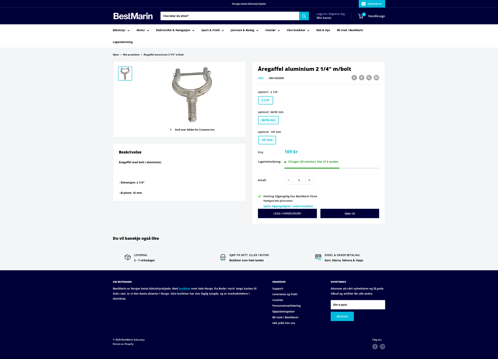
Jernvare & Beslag (242, 30)
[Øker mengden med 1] (309, 180)
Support (277, 288)
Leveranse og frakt (284, 294)
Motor (141, 30)
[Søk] (304, 16)
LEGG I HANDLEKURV (287, 213)
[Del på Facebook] (354, 77)
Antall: (262, 180)
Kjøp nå (350, 213)
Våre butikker (296, 30)
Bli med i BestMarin (350, 30)
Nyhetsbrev (375, 3)
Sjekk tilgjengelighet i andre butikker (288, 206)
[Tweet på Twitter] (369, 77)
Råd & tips (323, 30)
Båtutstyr (119, 30)
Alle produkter (131, 54)
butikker (184, 288)
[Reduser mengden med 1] (289, 180)
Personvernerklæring (286, 305)
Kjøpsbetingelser (283, 311)
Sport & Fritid (210, 30)
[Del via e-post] (376, 77)
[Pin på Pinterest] (361, 77)
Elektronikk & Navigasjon (173, 30)
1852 (260, 78)
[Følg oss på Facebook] (375, 346)
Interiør (270, 30)
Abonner (342, 316)
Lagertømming (123, 42)
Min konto (324, 18)
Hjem (116, 54)
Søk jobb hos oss (283, 323)
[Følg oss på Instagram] (382, 346)
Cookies (277, 300)
